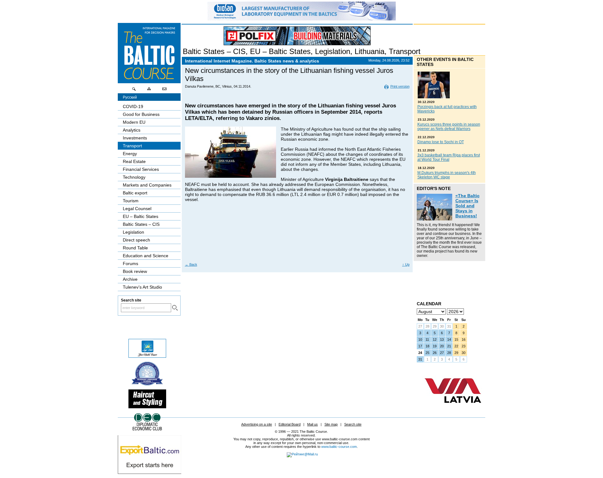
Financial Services (141, 169)
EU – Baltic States (280, 51)
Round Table (135, 247)
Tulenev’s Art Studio (142, 287)
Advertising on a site (256, 424)
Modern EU (134, 122)
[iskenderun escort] (147, 406)
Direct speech (136, 239)
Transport (405, 51)
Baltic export (135, 192)
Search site (352, 424)
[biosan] (301, 18)
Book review (135, 271)
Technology (134, 177)
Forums (130, 263)
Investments (135, 137)
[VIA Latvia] (453, 408)
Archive (130, 279)
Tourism (131, 200)
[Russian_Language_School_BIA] (147, 383)
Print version (400, 86)
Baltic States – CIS (214, 51)
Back (191, 264)
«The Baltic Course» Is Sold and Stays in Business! (467, 205)
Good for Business (141, 114)
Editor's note (434, 188)
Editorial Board (290, 424)
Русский (130, 97)
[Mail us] (164, 90)
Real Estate (134, 161)
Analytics (131, 130)
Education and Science (145, 255)
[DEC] (147, 429)
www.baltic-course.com (339, 446)
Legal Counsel (137, 208)
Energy (130, 153)
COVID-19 (133, 106)
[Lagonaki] (147, 356)
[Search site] (134, 90)
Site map (331, 424)
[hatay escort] (149, 472)
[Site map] (149, 90)
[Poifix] (297, 35)
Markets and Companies (147, 184)
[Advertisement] (297, 239)
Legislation (332, 51)
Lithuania (369, 51)
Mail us (312, 424)
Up (406, 264)
